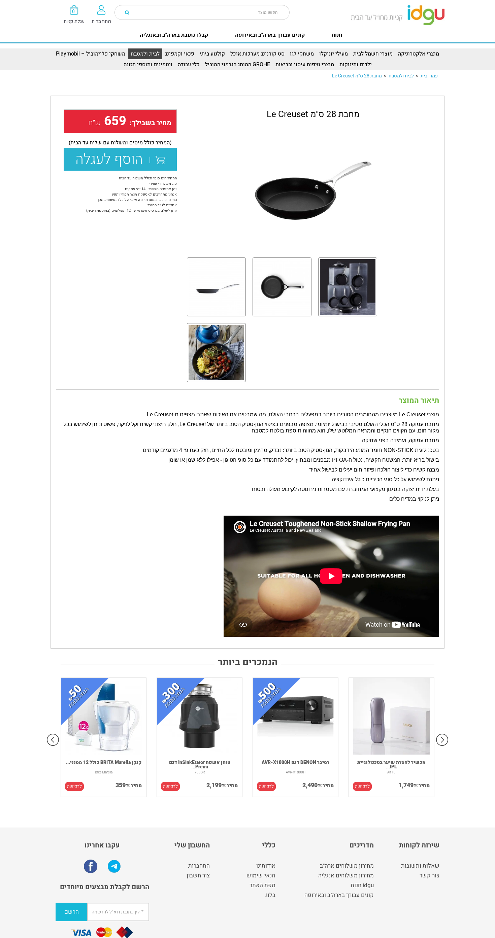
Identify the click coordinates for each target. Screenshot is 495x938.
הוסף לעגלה (112, 159)
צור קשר (429, 875)
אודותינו (265, 866)
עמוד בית (429, 75)
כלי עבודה (189, 65)
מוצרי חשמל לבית (373, 54)
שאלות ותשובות (420, 866)
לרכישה (74, 786)
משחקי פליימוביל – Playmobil (90, 54)
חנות (337, 35)
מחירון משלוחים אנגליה (346, 875)
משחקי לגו (302, 54)
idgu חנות (362, 885)
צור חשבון (198, 875)
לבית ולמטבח (145, 54)
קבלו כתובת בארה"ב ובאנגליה (174, 35)
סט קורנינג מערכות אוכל (257, 54)
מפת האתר (262, 885)
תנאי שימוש (260, 875)
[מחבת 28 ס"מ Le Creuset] (313, 190)
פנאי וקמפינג (179, 54)
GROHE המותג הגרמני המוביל (237, 65)
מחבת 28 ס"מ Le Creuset (357, 75)
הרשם (71, 912)
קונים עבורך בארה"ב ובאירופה (270, 35)
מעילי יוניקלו (333, 54)
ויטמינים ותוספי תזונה (148, 65)
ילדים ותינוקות (355, 65)
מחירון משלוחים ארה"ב (347, 866)
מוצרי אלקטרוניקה (418, 54)
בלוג (270, 895)
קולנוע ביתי (212, 54)
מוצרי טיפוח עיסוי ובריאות (304, 65)
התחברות (199, 866)
